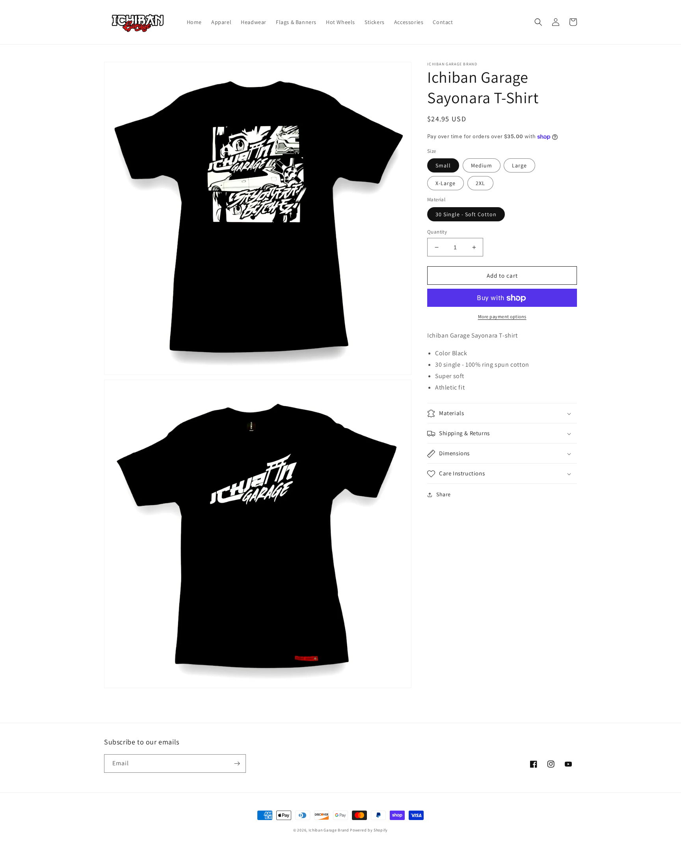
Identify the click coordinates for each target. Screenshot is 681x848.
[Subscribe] (237, 763)
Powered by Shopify (369, 830)
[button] (538, 22)
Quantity (437, 231)
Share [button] (443, 494)
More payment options (502, 317)
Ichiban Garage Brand (329, 830)
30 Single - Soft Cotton (466, 214)
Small (443, 165)
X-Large (445, 183)
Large (519, 165)
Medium (481, 165)
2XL (480, 183)
